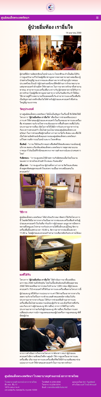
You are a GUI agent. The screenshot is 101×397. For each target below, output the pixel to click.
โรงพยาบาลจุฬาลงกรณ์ (14, 382)
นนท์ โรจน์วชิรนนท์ (88, 384)
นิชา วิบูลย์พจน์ (89, 382)
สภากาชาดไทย (30, 382)
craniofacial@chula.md (57, 387)
